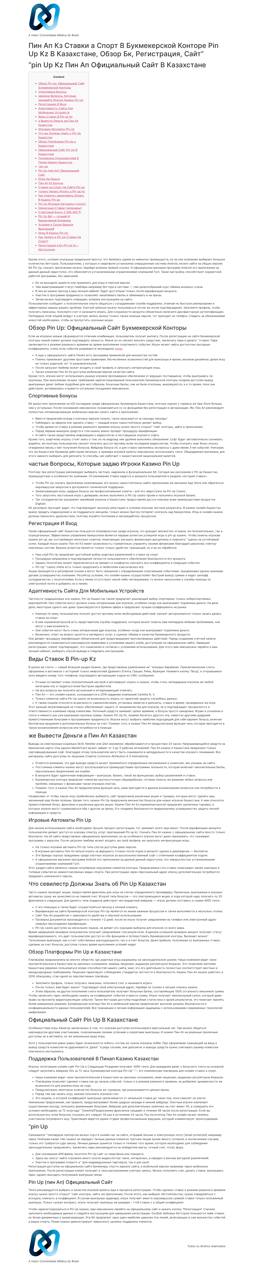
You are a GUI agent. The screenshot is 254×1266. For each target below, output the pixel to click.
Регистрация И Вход (52, 104)
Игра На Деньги (49, 179)
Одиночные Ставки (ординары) (60, 208)
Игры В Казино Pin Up (53, 233)
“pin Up (43, 166)
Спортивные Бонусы (52, 91)
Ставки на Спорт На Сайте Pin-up (61, 187)
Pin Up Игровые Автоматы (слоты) (62, 204)
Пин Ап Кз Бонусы (50, 183)
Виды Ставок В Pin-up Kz (55, 116)
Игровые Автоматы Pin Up (56, 129)
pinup (118, 348)
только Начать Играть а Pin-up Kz (61, 191)
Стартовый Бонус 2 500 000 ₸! (59, 212)
